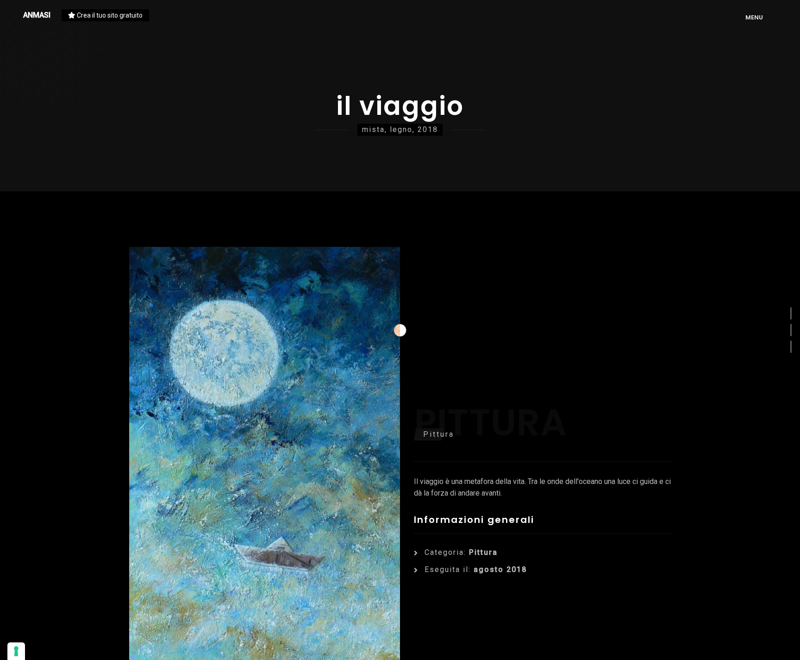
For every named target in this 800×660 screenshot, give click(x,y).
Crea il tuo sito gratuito (109, 15)
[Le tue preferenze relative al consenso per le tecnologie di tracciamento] (16, 651)
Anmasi (36, 15)
